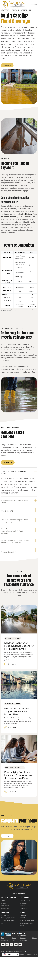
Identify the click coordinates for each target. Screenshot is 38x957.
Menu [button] (35, 4)
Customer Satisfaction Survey (26, 924)
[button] (10, 954)
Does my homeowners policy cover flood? (14, 472)
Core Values (23, 903)
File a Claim (23, 915)
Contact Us (23, 908)
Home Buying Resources (8, 918)
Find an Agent (7, 65)
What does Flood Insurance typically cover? (14, 501)
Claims (22, 912)
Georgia (3, 903)
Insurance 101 (5, 915)
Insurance (9, 951)
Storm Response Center (27, 920)
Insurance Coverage (8, 897)
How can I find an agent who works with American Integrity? (15, 551)
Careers (22, 906)
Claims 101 (23, 918)
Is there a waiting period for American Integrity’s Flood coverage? (15, 541)
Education (5, 912)
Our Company (25, 897)
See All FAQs (7, 462)
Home (2, 951)
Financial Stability (25, 900)
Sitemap (34, 938)
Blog (2, 923)
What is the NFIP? (7, 511)
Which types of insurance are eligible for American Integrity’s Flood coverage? (14, 531)
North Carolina (5, 908)
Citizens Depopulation (7, 920)
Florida (3, 900)
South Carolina (5, 906)
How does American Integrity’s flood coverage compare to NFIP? (14, 521)
